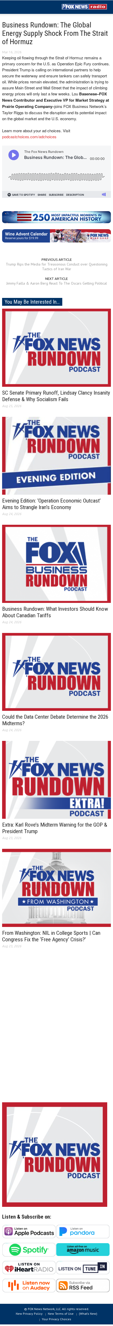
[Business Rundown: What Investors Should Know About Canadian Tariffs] (56, 563)
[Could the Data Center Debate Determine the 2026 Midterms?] (56, 671)
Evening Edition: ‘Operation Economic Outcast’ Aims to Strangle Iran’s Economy (51, 504)
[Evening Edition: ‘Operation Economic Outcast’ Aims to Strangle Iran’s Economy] (56, 455)
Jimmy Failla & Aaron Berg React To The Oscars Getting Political (56, 283)
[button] (20, 7)
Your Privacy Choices (56, 1319)
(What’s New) (88, 1314)
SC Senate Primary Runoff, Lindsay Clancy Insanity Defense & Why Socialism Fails (56, 396)
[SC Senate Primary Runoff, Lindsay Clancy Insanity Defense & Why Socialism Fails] (56, 347)
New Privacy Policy (29, 1314)
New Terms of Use (61, 1314)
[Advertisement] (56, 1029)
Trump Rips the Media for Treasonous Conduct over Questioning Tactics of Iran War (56, 266)
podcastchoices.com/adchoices (29, 136)
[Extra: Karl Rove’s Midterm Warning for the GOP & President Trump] (56, 779)
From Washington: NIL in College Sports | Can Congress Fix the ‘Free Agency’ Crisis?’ (51, 936)
